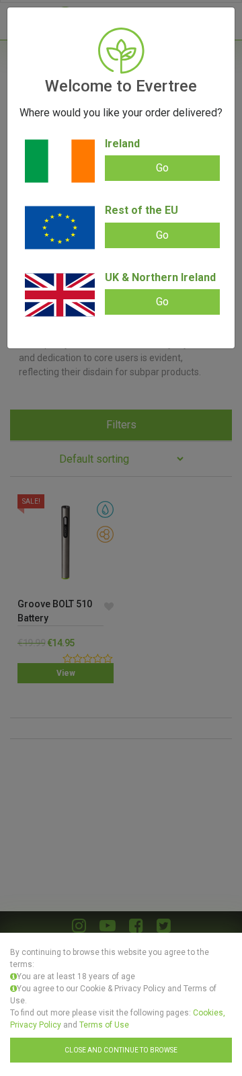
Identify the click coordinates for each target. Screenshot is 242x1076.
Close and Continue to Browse (121, 1050)
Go (162, 167)
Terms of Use (104, 1025)
